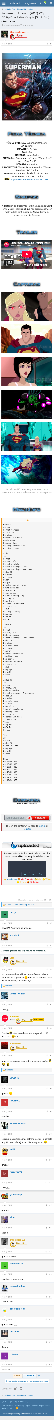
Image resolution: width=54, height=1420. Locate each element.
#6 (51, 1028)
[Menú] (4, 3)
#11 (50, 1160)
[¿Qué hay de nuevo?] (40, 3)
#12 (50, 1182)
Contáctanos (7, 1405)
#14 (50, 1228)
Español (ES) (22, 1401)
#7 (51, 1055)
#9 (51, 1111)
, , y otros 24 (19, 904)
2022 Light (8, 1401)
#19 (50, 1342)
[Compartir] (47, 44)
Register (27, 828)
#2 (51, 923)
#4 (51, 969)
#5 (51, 1004)
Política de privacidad (41, 1405)
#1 (51, 44)
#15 (50, 1251)
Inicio (12, 1408)
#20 (50, 1365)
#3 (51, 945)
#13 (50, 1205)
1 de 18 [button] (17, 1375)
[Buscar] (51, 3)
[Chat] (45, 3)
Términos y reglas (22, 1405)
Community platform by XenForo (25, 1413)
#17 (50, 1297)
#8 (51, 1088)
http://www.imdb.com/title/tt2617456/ (30, 179)
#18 (50, 1319)
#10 (50, 1134)
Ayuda (4, 1408)
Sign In (42, 825)
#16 (50, 1274)
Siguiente (28, 1375)
